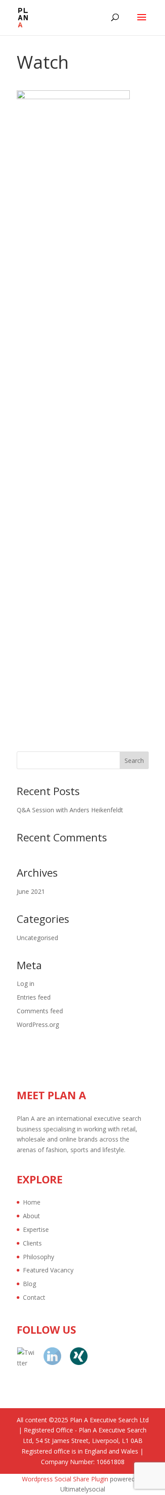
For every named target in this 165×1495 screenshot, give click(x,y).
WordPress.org (38, 1024)
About (31, 1216)
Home (31, 1202)
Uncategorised (37, 937)
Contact (34, 1297)
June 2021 (31, 891)
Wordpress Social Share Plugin (66, 1479)
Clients (32, 1243)
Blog (29, 1283)
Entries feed (34, 997)
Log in (25, 983)
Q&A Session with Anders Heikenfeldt (70, 810)
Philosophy (38, 1257)
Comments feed (40, 1011)
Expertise (36, 1229)
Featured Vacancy (48, 1270)
